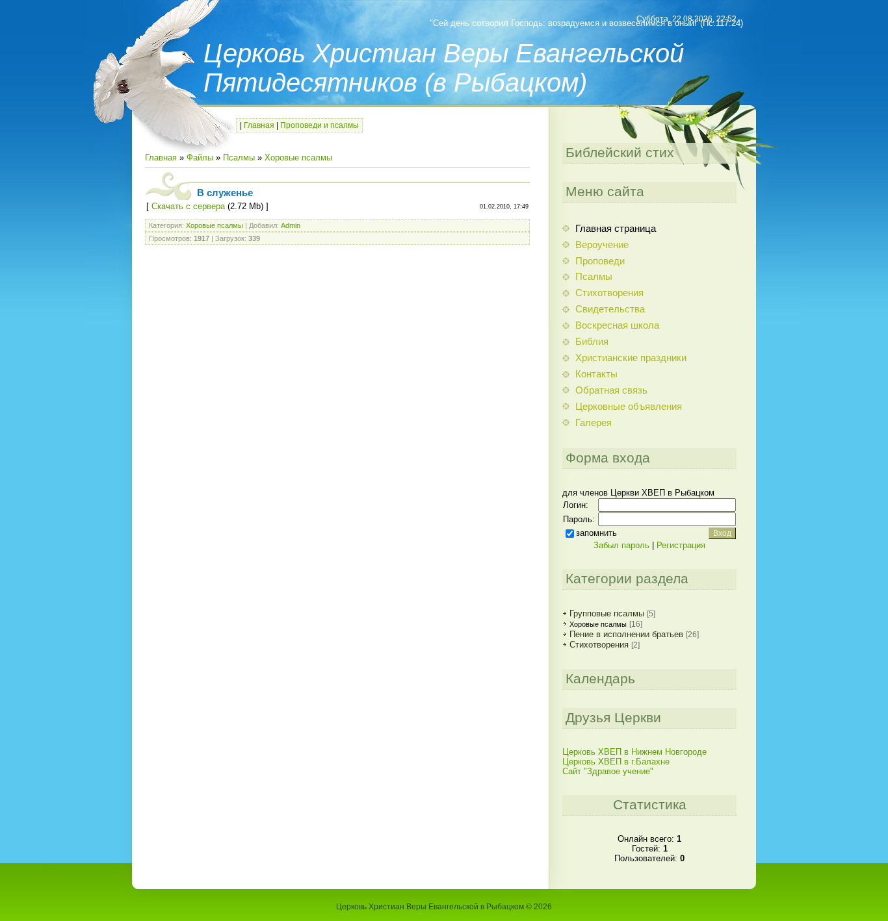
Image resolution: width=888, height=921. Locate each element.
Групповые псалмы (606, 613)
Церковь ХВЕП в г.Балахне (616, 761)
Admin (290, 225)
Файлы (200, 157)
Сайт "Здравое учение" (607, 771)
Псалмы (239, 157)
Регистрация (681, 545)
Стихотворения (599, 645)
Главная (259, 125)
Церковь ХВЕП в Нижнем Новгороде (634, 752)
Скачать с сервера (188, 206)
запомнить (596, 533)
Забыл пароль (621, 545)
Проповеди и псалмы (319, 125)
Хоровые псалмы (298, 157)
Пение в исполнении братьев (626, 634)
